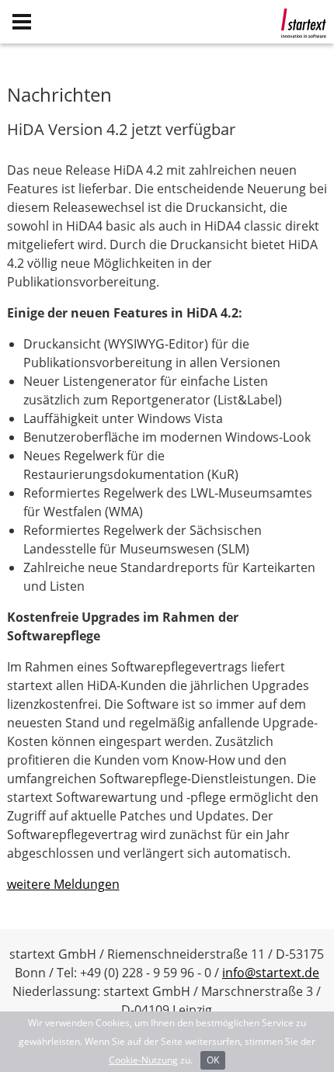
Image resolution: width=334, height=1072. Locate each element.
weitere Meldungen (63, 884)
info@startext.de (270, 972)
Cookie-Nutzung (143, 1060)
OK (213, 1060)
